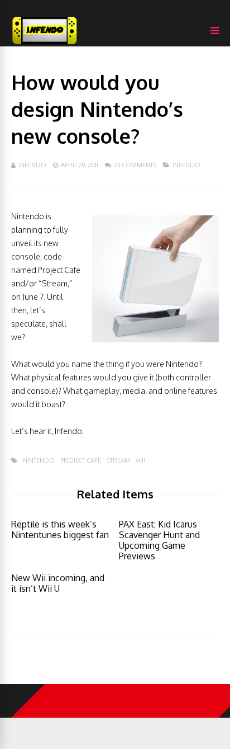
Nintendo (39, 461)
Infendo (32, 165)
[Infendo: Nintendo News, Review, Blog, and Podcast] (44, 44)
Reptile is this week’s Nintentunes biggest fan (60, 529)
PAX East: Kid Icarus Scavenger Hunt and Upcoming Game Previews (159, 540)
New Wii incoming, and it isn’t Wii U (57, 583)
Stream (118, 461)
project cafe (80, 461)
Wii (140, 461)
